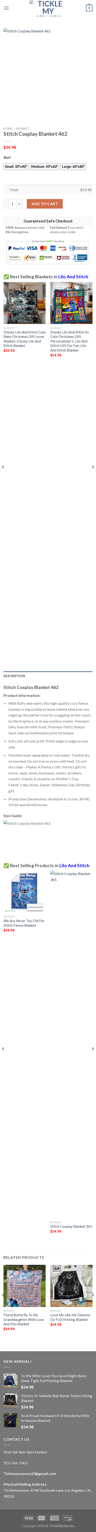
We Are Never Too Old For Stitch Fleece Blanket (24, 923)
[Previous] (3, 476)
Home (7, 128)
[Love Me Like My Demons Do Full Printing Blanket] (71, 1286)
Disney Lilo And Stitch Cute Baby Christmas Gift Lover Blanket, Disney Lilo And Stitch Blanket (24, 339)
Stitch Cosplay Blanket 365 (71, 1226)
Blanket (22, 128)
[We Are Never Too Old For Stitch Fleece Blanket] (24, 892)
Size (7, 157)
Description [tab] (14, 676)
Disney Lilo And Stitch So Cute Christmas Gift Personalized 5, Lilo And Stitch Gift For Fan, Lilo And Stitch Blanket (69, 341)
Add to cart (44, 203)
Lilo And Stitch (73, 276)
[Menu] (6, 8)
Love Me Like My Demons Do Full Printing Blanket (70, 1317)
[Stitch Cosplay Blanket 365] (71, 1044)
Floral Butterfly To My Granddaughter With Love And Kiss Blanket (23, 1319)
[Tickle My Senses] (48, 8)
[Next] (92, 476)
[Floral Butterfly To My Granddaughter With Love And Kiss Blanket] (24, 1286)
